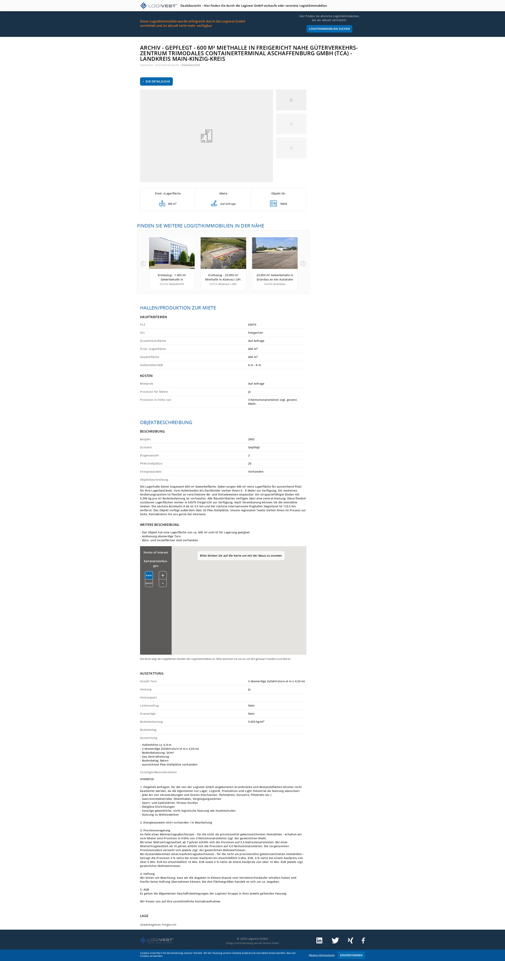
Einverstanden (351, 955)
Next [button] (303, 263)
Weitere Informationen (322, 955)
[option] (172, 263)
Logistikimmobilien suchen (329, 29)
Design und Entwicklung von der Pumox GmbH (252, 943)
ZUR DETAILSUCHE (158, 81)
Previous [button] (143, 263)
